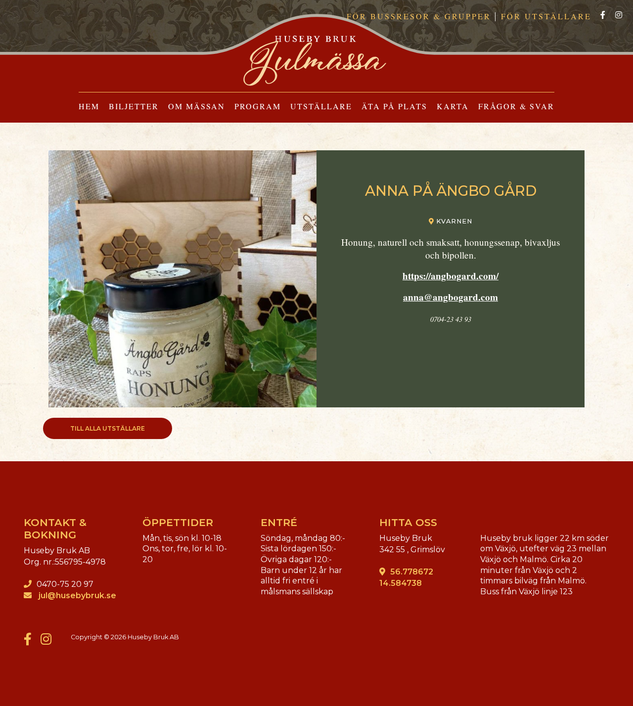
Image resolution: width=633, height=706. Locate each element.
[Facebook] (602, 15)
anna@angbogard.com (450, 297)
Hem (89, 106)
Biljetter (134, 106)
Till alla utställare (107, 428)
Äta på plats (394, 106)
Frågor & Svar (516, 106)
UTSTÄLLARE (321, 106)
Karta (453, 106)
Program (257, 106)
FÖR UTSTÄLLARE (546, 16)
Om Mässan (196, 106)
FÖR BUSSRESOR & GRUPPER (419, 16)
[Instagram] (618, 15)
